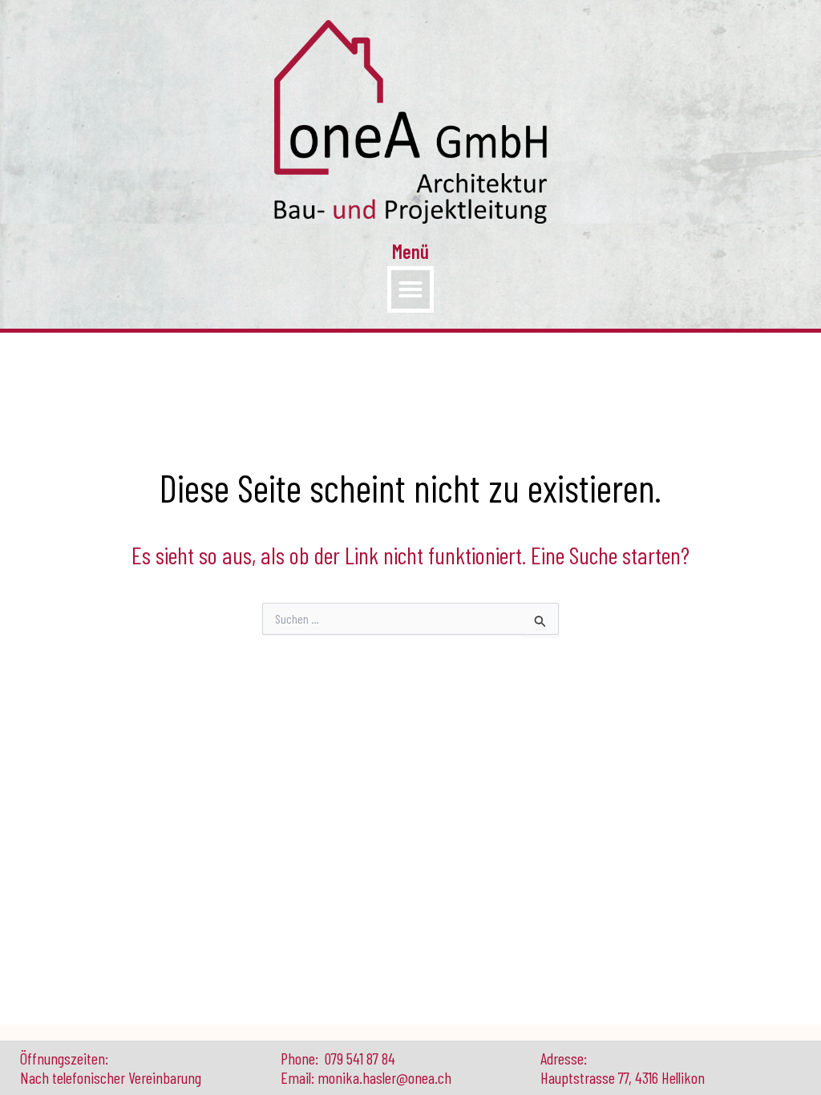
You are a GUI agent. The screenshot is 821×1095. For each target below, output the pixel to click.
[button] (410, 289)
